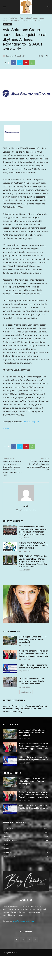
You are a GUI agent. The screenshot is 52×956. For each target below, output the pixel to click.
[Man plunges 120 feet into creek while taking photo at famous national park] (10, 640)
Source (6, 428)
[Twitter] (20, 62)
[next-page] (8, 574)
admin (10, 56)
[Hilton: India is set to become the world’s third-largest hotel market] (10, 669)
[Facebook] (13, 62)
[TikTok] (29, 939)
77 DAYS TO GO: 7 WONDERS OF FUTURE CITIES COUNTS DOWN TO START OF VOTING (33, 545)
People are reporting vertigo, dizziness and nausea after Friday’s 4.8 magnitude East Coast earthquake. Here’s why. (25, 709)
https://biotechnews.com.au (26, 510)
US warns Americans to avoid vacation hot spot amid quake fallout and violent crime (31, 681)
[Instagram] (22, 939)
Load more (25, 692)
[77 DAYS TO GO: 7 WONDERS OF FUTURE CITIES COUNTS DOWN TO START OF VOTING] (10, 546)
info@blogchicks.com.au (23, 921)
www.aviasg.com (31, 421)
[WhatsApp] (32, 62)
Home (5, 18)
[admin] (4, 56)
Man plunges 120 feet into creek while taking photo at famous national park (32, 639)
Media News (13, 18)
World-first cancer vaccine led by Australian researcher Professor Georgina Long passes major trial (33, 653)
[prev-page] (4, 574)
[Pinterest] (26, 62)
